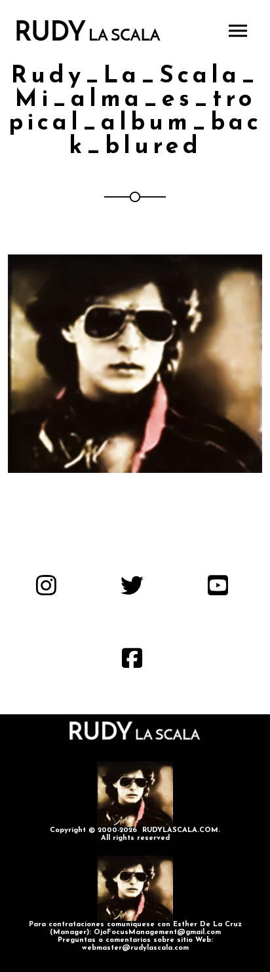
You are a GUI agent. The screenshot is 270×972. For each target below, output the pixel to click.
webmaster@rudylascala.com (135, 948)
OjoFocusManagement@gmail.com (157, 932)
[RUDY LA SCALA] (88, 30)
